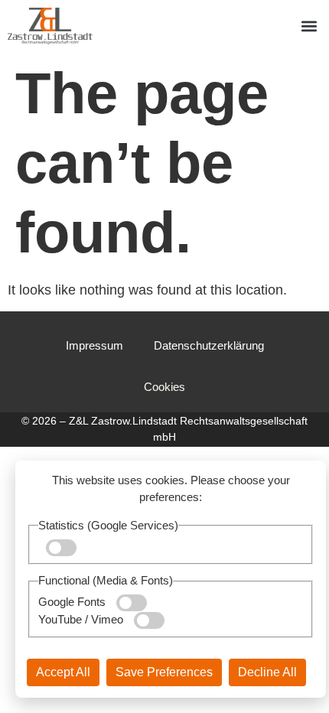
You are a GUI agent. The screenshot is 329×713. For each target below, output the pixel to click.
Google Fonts (73, 601)
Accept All (63, 672)
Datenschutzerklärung (209, 345)
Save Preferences (164, 672)
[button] (308, 26)
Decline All (267, 672)
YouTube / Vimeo (82, 619)
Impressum (94, 345)
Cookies (164, 386)
